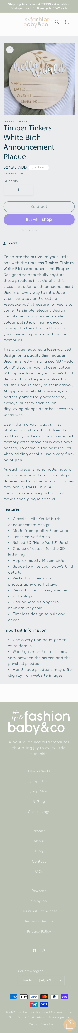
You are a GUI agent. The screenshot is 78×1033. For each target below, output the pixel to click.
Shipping (39, 901)
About (39, 841)
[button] (9, 22)
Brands (39, 831)
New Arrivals (39, 771)
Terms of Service (39, 921)
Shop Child (39, 781)
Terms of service (41, 1024)
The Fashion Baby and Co (36, 1012)
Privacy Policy (39, 931)
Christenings (39, 812)
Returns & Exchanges (39, 911)
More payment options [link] (39, 230)
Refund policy (34, 1017)
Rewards (39, 891)
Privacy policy (58, 1017)
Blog (39, 851)
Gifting (39, 802)
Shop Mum (39, 791)
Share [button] (13, 243)
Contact (39, 861)
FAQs (39, 872)
